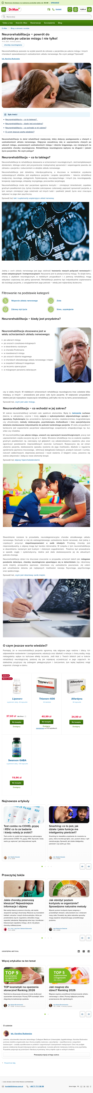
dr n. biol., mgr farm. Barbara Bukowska (20, 928)
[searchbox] (46, 16)
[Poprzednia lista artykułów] (82, 866)
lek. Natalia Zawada (14, 857)
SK (84, 1086)
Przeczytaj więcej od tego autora (46, 1055)
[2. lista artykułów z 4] (45, 866)
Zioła (59, 300)
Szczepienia (49, 23)
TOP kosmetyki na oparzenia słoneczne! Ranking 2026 (21, 988)
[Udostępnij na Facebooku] (88, 951)
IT (90, 1086)
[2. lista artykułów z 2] (48, 1014)
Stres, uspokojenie (65, 309)
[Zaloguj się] (75, 9)
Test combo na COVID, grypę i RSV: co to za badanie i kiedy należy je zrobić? (21, 829)
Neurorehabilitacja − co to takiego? (21, 119)
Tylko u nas (7, 23)
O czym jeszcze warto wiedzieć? (19, 132)
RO (88, 1086)
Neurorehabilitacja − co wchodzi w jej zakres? (25, 127)
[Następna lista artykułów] (88, 866)
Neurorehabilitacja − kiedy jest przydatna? (24, 123)
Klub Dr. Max (21, 23)
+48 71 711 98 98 (37, 1086)
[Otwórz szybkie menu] (3, 9)
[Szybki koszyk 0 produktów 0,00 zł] (89, 9)
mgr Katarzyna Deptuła (60, 928)
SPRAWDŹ (54, 3)
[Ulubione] (70, 9)
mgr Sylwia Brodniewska (15, 1004)
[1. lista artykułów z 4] (42, 866)
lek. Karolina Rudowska (11, 58)
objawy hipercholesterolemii (27, 460)
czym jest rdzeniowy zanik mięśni (30, 575)
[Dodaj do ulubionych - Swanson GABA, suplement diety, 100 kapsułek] (29, 737)
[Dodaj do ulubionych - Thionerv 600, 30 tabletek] (59, 676)
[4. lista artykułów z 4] (51, 866)
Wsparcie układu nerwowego (24, 300)
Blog (60, 23)
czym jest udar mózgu (25, 402)
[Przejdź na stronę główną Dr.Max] (14, 9)
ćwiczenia (76, 413)
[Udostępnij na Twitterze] (83, 951)
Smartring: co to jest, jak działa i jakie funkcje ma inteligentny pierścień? (63, 829)
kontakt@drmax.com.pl (14, 1086)
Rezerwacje (35, 23)
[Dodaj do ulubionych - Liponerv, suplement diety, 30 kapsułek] (29, 676)
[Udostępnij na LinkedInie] (78, 951)
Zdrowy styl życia (19, 309)
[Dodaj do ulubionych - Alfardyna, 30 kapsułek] (89, 676)
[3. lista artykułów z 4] (48, 866)
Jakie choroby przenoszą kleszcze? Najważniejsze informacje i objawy (19, 903)
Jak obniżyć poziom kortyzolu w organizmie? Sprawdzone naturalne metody (67, 903)
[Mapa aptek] (49, 9)
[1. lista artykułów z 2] (45, 1014)
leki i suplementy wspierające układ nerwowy (33, 198)
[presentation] (16, 685)
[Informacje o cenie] (25, 716)
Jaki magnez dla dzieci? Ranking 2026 (62, 988)
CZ (81, 1086)
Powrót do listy (9, 1063)
